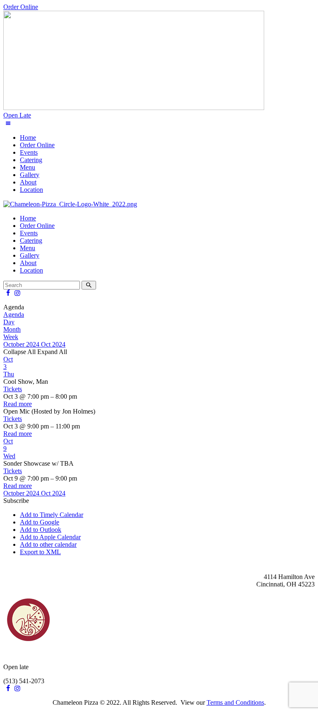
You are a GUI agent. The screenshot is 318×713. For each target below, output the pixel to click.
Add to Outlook (40, 529)
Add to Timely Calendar (51, 514)
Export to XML (40, 551)
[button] (16, 500)
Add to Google (39, 522)
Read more (17, 403)
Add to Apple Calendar (50, 537)
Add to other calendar (48, 544)
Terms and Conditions (235, 702)
